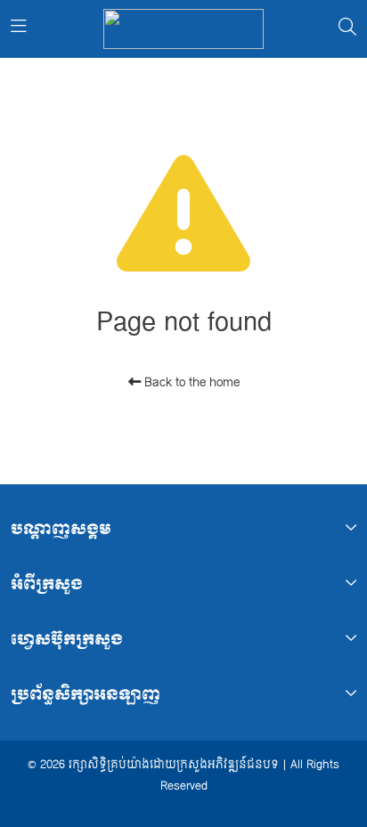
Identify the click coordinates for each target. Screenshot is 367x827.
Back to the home (190, 382)
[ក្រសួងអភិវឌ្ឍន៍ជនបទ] (183, 29)
